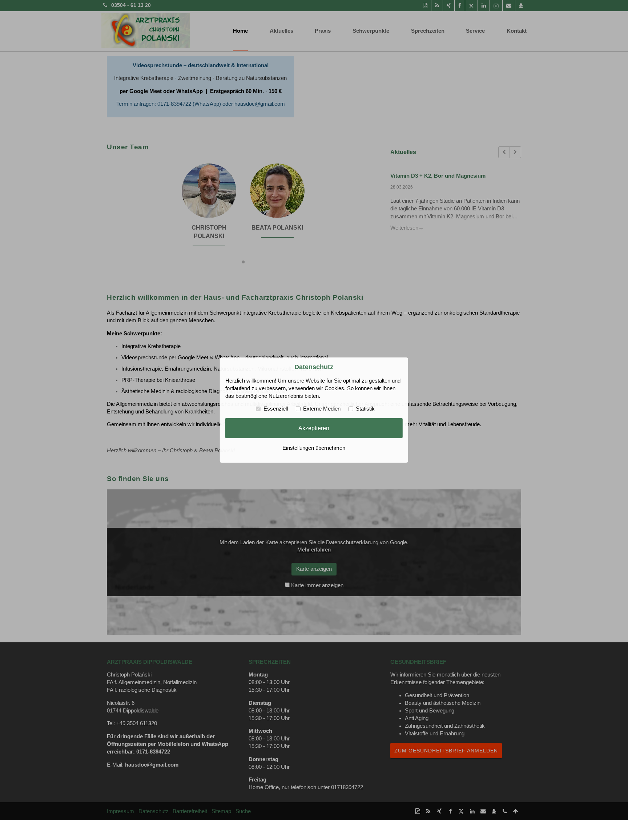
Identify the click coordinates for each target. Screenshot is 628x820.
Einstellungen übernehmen (313, 448)
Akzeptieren (313, 428)
